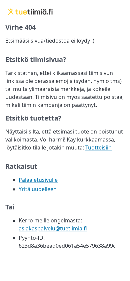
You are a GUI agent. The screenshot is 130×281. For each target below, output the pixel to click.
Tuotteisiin (98, 147)
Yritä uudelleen (38, 189)
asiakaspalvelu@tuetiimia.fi (53, 228)
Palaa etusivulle (38, 179)
